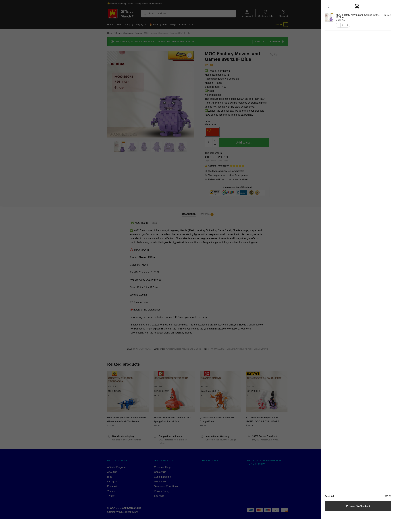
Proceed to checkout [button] (358, 506)
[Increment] (347, 25)
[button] (327, 7)
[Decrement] (338, 25)
